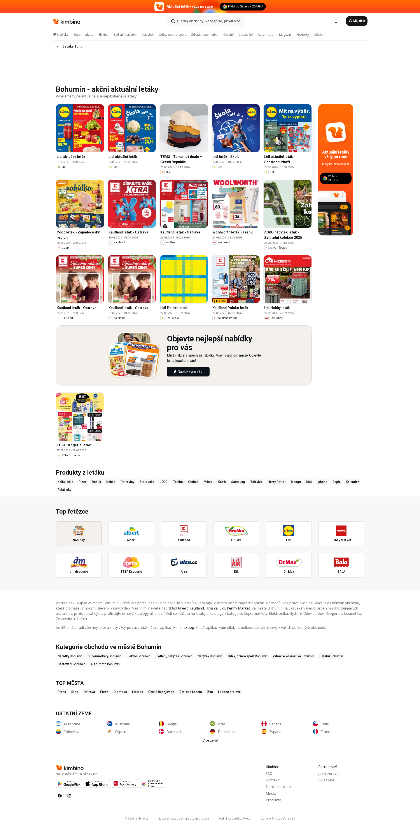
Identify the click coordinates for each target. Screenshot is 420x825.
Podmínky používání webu (235, 818)
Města (318, 34)
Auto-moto (266, 34)
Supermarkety (83, 34)
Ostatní (228, 34)
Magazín (285, 34)
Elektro (103, 34)
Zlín (210, 692)
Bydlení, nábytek (124, 34)
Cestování (246, 34)
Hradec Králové (229, 692)
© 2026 (136, 818)
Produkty (302, 34)
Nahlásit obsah (278, 786)
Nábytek (148, 34)
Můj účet (359, 21)
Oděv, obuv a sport (172, 34)
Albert (183, 608)
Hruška (212, 608)
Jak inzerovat (329, 773)
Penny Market (238, 608)
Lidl (222, 608)
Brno (74, 692)
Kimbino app (183, 627)
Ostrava (89, 692)
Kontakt (272, 780)
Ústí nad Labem (190, 692)
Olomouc (120, 692)
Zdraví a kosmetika (204, 34)
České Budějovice (161, 692)
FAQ (269, 773)
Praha (62, 692)
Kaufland (196, 608)
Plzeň (104, 692)
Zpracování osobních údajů (278, 818)
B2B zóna (326, 780)
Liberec (137, 692)
